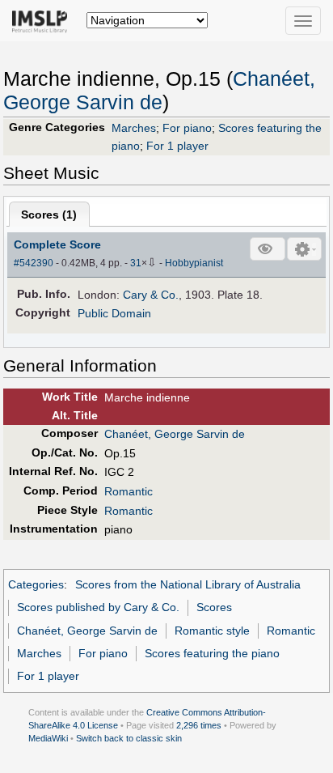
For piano (187, 127)
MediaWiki (48, 738)
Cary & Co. (151, 294)
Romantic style (212, 630)
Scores (214, 607)
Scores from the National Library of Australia (188, 584)
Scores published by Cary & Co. (98, 607)
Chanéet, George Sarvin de (174, 433)
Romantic (128, 491)
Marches (134, 127)
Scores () (49, 214)
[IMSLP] (43, 20)
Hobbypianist (194, 263)
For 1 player (177, 145)
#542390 (33, 263)
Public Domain (114, 313)
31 (135, 263)
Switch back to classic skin (129, 738)
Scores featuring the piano (212, 653)
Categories (36, 584)
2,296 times (198, 725)
